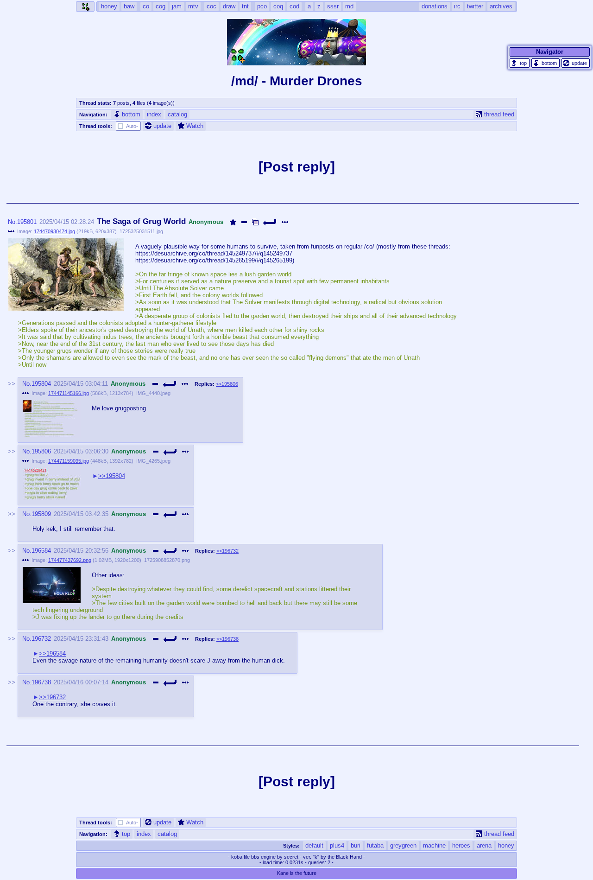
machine (434, 845)
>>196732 (227, 551)
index (154, 114)
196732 (41, 638)
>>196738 (227, 639)
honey (506, 845)
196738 (41, 682)
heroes (461, 845)
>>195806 (227, 384)
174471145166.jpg (68, 393)
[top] (520, 63)
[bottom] (545, 63)
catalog (177, 114)
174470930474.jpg (54, 231)
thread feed (499, 114)
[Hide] (244, 222)
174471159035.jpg (68, 461)
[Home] (85, 6)
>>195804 (111, 475)
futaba (375, 845)
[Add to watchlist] (233, 222)
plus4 (337, 845)
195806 (41, 451)
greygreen (403, 845)
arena (484, 845)
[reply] (270, 222)
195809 (41, 513)
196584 (41, 550)
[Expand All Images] (255, 222)
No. (12, 221)
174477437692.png (69, 560)
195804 (41, 383)
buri (355, 845)
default (314, 845)
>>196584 (52, 653)
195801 (27, 221)
